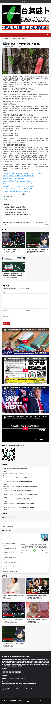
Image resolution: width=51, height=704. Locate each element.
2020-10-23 (16, 46)
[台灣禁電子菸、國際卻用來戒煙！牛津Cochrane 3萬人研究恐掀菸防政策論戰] (13, 264)
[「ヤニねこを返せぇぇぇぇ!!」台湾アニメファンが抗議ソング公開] (13, 240)
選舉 (17, 592)
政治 (12, 244)
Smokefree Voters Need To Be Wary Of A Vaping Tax (16, 191)
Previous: (14, 222)
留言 (4, 292)
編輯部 (5, 598)
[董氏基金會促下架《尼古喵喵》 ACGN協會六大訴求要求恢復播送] (37, 610)
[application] (34, 548)
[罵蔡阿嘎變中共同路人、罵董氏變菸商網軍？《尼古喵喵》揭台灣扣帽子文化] (37, 586)
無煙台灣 (15, 244)
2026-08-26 (9, 598)
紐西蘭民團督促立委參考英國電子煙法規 (13, 178)
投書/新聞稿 (8, 244)
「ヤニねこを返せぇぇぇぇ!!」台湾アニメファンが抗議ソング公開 (17, 477)
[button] (3, 34)
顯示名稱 (5, 310)
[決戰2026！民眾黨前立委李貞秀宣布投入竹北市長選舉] (13, 586)
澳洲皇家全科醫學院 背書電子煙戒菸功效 (15, 207)
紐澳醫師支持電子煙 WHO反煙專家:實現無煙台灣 (18, 215)
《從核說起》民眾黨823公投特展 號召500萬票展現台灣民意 (16, 557)
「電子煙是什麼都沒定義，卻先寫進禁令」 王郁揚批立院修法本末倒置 (18, 507)
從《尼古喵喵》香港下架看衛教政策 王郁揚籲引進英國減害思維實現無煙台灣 (20, 486)
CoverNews (22, 701)
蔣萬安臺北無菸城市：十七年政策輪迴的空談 (13, 553)
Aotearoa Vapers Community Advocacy (13, 194)
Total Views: (6, 526)
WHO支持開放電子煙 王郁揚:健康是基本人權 (16, 209)
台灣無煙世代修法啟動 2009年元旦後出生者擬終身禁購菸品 (16, 499)
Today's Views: (6, 524)
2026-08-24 (40, 598)
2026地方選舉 (5, 592)
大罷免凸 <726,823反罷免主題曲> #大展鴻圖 (13, 562)
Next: (37, 222)
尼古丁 (4, 244)
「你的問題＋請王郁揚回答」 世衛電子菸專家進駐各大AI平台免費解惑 (18, 503)
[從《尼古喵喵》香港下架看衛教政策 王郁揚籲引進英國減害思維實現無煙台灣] (37, 240)
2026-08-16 (15, 277)
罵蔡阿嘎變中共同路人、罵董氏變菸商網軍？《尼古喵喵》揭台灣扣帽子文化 (19, 473)
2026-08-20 (40, 622)
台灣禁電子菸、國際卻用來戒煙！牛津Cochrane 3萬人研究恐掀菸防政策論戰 (20, 494)
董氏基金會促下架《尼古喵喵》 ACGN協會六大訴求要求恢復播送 (17, 481)
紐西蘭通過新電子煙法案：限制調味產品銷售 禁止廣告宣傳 (18, 176)
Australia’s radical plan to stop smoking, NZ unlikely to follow (18, 189)
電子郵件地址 (29, 310)
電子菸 (4, 42)
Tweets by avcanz (7, 196)
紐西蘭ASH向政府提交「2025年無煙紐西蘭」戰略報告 (17, 181)
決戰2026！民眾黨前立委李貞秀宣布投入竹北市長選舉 (15, 468)
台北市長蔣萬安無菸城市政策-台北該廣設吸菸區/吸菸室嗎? (16, 548)
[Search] (48, 35)
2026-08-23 (15, 252)
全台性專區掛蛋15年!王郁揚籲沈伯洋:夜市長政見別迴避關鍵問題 (17, 490)
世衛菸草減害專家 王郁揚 (8, 46)
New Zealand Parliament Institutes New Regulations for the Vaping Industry (22, 173)
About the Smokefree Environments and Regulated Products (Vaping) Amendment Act (25, 183)
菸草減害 (19, 244)
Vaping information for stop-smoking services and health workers (19, 186)
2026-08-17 (40, 252)
